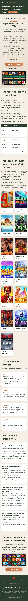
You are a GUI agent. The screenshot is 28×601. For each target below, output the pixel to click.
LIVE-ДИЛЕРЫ (5, 9)
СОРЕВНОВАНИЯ (6, 6)
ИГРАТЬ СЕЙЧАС (14, 64)
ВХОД (4, 12)
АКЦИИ (12, 6)
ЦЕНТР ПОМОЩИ (17, 9)
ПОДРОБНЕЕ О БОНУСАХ (14, 68)
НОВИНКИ (23, 9)
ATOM (8, 2)
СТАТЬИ (10, 9)
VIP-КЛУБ (16, 6)
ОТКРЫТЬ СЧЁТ (12, 12)
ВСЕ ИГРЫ (21, 6)
